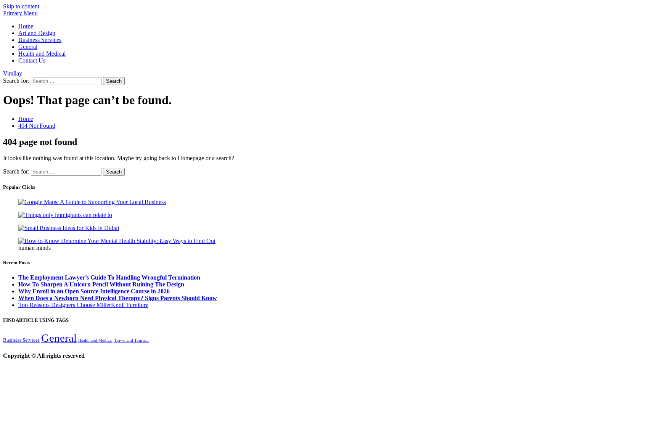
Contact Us (31, 60)
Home (25, 26)
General (27, 46)
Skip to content (21, 6)
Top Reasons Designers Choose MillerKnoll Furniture (83, 305)
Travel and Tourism (131, 340)
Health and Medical (42, 53)
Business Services (39, 40)
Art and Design (36, 33)
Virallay (12, 73)
